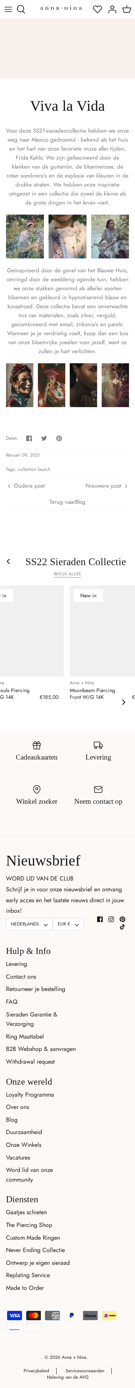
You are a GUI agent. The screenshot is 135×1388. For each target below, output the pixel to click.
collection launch (34, 469)
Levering (16, 964)
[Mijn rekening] (110, 9)
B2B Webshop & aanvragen (41, 1049)
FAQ (12, 1001)
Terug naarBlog (68, 502)
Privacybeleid (36, 1370)
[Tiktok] (122, 927)
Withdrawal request (30, 1061)
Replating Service (28, 1275)
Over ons (17, 1107)
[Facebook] (100, 919)
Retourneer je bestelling (35, 989)
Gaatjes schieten (26, 1212)
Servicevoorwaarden (85, 1370)
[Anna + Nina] (61, 7)
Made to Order (25, 1288)
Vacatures (18, 1157)
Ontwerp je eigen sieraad (38, 1262)
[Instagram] (111, 919)
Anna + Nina (74, 1357)
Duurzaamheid (24, 1132)
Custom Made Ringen (33, 1237)
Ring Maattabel (25, 1036)
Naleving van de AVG (67, 1377)
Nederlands (25, 924)
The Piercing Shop (29, 1225)
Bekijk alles (67, 574)
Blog (12, 1119)
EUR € (64, 924)
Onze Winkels (23, 1144)
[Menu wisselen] (8, 9)
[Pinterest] (122, 919)
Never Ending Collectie (35, 1250)
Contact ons (21, 976)
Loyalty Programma (30, 1094)
